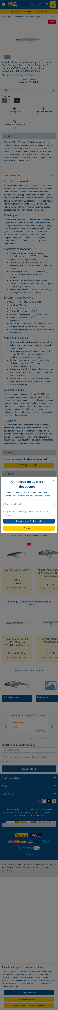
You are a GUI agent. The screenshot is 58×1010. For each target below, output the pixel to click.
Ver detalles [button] (7, 515)
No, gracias (29, 528)
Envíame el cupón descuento (29, 521)
